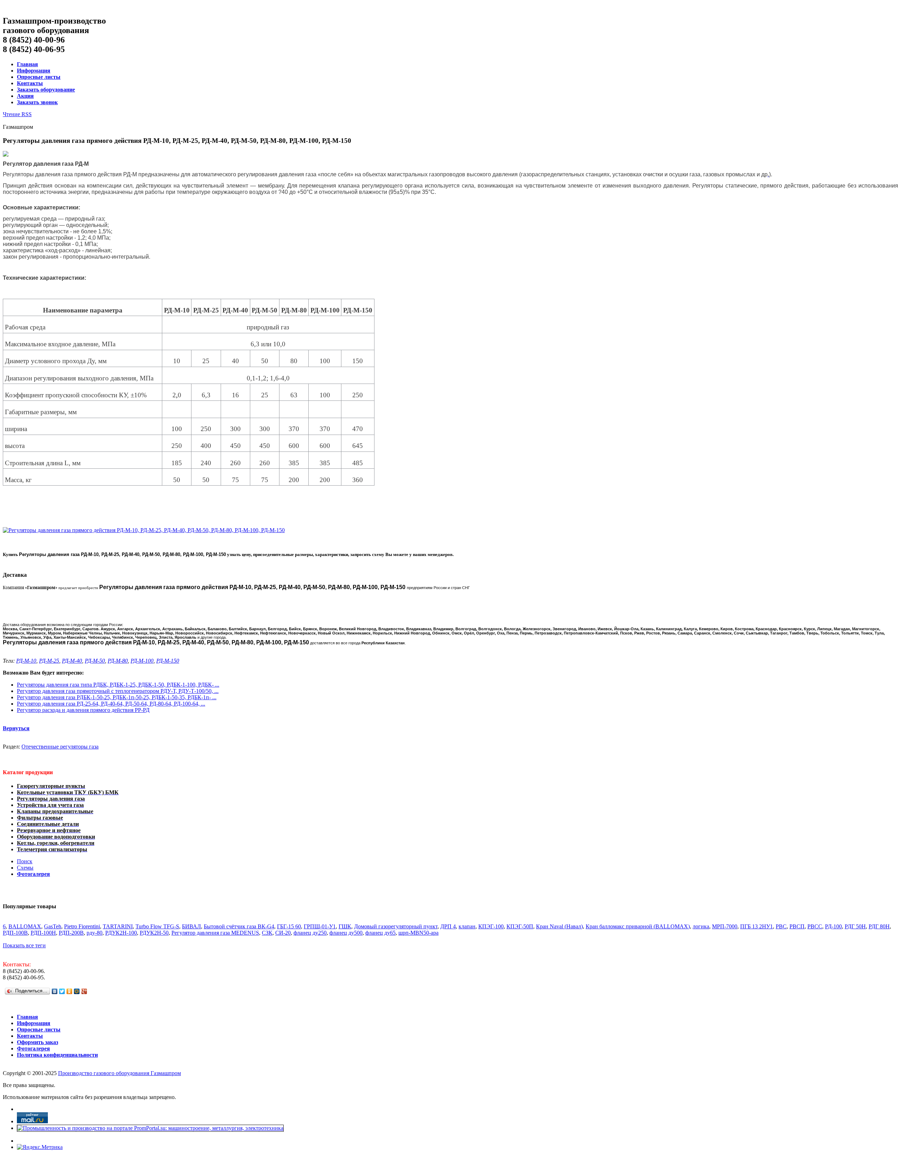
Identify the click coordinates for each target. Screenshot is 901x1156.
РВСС (814, 926)
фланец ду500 (346, 933)
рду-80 (94, 933)
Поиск (24, 861)
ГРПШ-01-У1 (320, 926)
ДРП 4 (448, 926)
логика (701, 926)
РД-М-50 (95, 661)
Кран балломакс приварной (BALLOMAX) (638, 926)
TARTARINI (118, 926)
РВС (781, 926)
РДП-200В (71, 933)
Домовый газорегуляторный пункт (395, 926)
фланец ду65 (380, 933)
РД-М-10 (26, 661)
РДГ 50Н (855, 926)
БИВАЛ (191, 926)
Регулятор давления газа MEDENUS (215, 933)
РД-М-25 (49, 661)
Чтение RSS (17, 114)
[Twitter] (62, 991)
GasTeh (52, 926)
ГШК (345, 926)
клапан (467, 926)
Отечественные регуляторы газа (60, 747)
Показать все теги (24, 945)
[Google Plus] (84, 991)
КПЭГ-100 (491, 926)
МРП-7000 (724, 926)
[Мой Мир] (77, 991)
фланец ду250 (310, 933)
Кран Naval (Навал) (559, 926)
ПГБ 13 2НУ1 (756, 926)
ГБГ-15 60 (289, 926)
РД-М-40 (72, 661)
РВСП (797, 926)
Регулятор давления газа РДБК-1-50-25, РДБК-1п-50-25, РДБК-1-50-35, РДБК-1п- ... (116, 697)
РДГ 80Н (879, 926)
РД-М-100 (142, 661)
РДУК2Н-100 (121, 933)
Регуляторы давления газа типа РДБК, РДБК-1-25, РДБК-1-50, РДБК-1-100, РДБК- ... (118, 685)
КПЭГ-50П (519, 926)
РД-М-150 (167, 661)
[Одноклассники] (69, 991)
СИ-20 (283, 933)
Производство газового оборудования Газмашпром (119, 1073)
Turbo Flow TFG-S (157, 926)
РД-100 (833, 926)
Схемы (25, 868)
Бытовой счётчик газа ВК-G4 (239, 926)
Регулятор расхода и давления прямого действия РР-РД (83, 710)
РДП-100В (15, 933)
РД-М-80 (118, 661)
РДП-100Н (43, 933)
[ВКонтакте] (54, 991)
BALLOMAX (24, 926)
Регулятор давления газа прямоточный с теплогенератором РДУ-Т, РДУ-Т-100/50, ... (118, 691)
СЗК (267, 933)
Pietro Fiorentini (82, 926)
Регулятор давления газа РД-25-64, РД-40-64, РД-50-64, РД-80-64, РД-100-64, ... (111, 704)
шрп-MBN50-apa (418, 933)
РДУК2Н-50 (154, 933)
